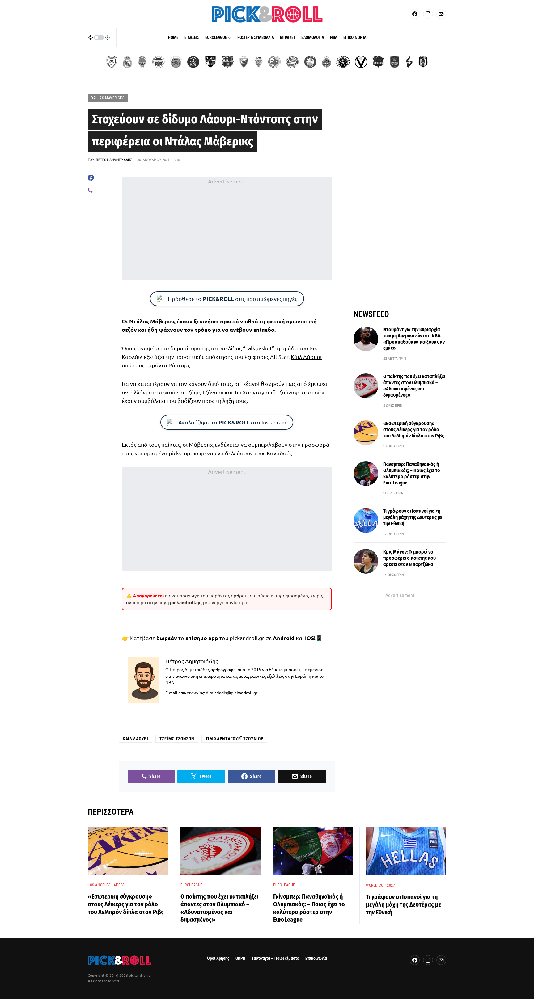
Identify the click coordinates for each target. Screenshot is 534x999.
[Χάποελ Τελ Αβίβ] (193, 62)
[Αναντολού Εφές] (394, 62)
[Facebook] (415, 14)
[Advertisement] (227, 229)
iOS (309, 637)
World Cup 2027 (380, 885)
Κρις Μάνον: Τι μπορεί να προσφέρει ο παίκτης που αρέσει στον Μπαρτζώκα (409, 558)
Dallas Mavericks (108, 98)
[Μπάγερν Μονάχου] (292, 62)
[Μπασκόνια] (378, 62)
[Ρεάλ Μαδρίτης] (127, 62)
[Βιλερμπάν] (409, 62)
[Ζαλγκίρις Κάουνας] (210, 62)
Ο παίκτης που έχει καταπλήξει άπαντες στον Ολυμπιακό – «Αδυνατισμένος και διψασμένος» (414, 385)
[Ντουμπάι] (258, 62)
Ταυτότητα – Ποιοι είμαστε (275, 958)
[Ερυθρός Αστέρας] (243, 62)
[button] (99, 37)
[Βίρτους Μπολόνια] (361, 62)
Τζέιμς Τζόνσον (176, 738)
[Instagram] (428, 14)
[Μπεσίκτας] (423, 62)
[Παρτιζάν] (326, 62)
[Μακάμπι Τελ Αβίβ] (274, 62)
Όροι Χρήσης (218, 958)
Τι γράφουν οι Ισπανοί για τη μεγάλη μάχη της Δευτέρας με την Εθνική (412, 517)
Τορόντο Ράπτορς (168, 365)
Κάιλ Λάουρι (306, 356)
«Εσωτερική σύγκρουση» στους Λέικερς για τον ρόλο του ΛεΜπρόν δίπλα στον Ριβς (413, 429)
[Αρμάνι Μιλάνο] (310, 62)
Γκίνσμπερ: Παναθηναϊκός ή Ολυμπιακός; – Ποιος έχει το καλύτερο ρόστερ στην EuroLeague (411, 473)
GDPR (240, 958)
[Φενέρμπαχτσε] (158, 62)
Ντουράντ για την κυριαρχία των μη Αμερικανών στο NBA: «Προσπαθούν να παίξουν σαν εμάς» (414, 339)
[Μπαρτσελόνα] (228, 62)
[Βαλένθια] (142, 62)
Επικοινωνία (316, 958)
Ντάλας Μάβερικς (152, 321)
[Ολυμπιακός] (111, 62)
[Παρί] (343, 62)
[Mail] (441, 14)
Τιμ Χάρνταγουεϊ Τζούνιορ (235, 738)
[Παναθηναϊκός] (176, 62)
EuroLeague (191, 885)
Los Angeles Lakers (106, 885)
